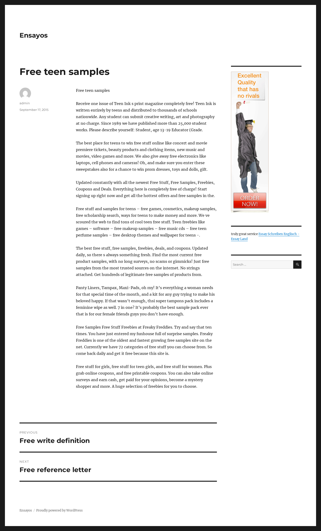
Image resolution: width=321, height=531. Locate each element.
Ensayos (34, 35)
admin (25, 103)
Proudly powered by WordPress (59, 510)
